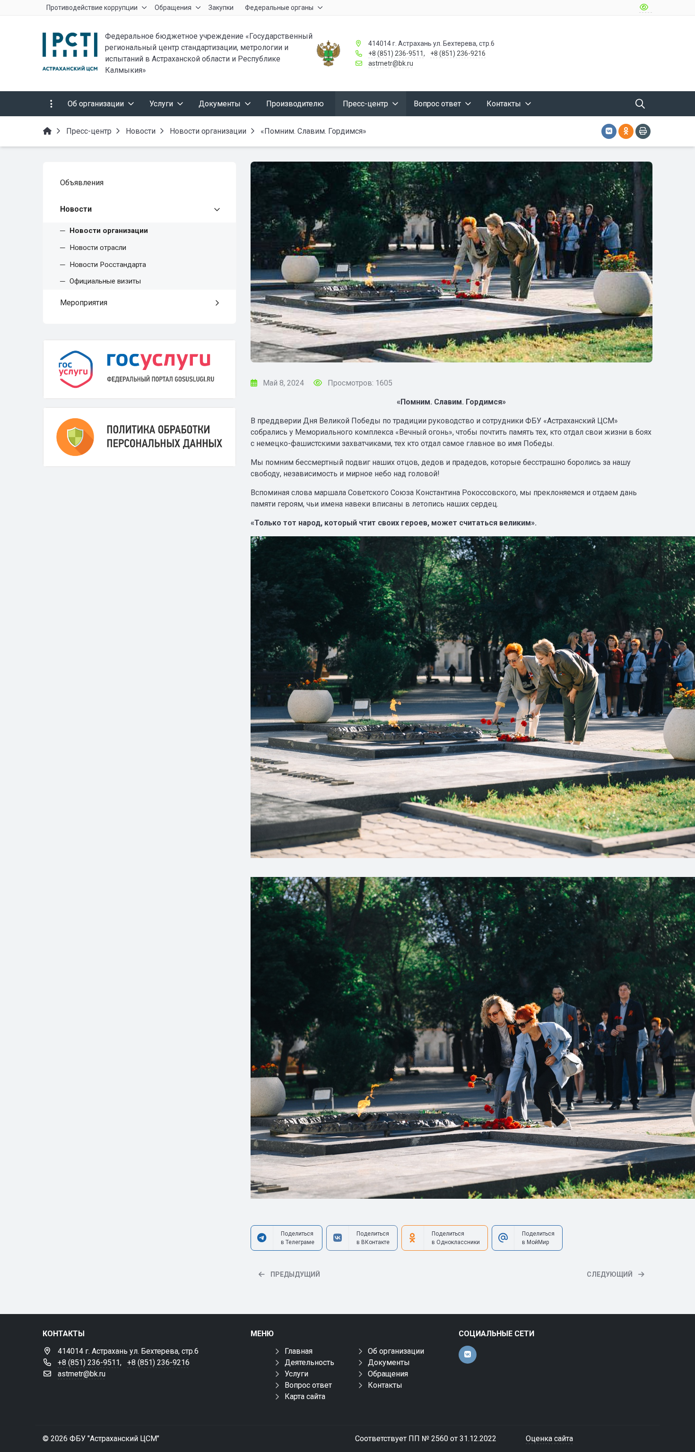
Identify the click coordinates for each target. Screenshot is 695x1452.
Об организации (396, 1351)
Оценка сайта (549, 1438)
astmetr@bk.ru (390, 63)
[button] (630, 262)
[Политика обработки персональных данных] (139, 436)
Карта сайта (305, 1396)
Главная (299, 1351)
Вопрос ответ (308, 1385)
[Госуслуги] (139, 369)
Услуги (296, 1373)
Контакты (385, 1385)
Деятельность (309, 1362)
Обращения (388, 1373)
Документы (389, 1362)
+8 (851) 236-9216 (458, 53)
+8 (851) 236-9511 (396, 53)
